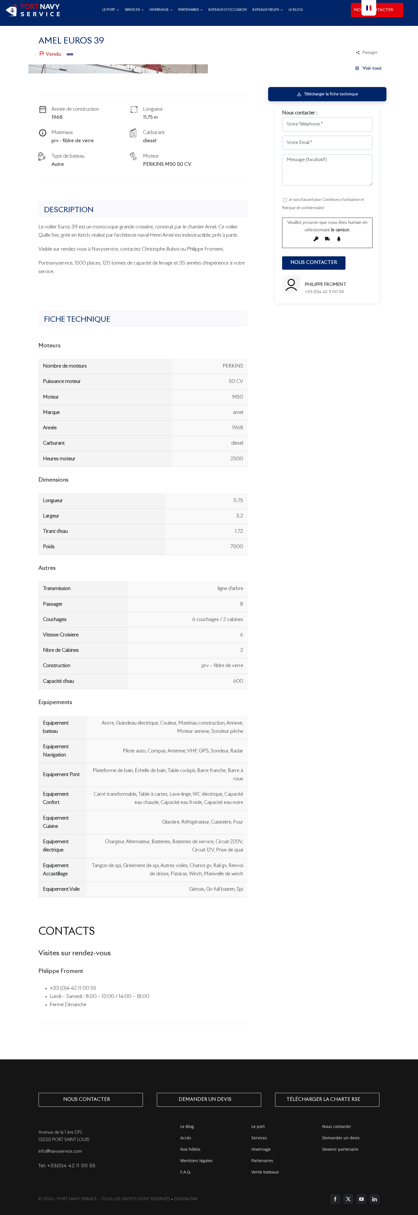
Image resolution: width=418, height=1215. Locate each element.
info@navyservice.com (60, 1151)
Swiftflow (210, 1199)
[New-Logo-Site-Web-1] (33, 6)
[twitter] (348, 1199)
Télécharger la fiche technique (331, 94)
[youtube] (361, 1199)
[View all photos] (118, 68)
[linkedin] (374, 1199)
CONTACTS (66, 932)
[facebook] (335, 1199)
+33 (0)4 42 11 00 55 (73, 988)
